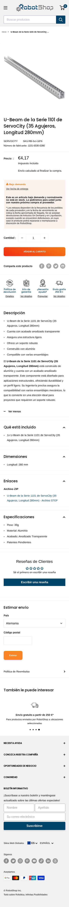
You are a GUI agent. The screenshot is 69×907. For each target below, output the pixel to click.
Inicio (4, 32)
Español (45, 843)
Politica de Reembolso (17, 671)
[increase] (44, 238)
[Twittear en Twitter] (55, 266)
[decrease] (22, 238)
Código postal (12, 632)
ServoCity (11, 141)
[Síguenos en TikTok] (41, 860)
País (6, 615)
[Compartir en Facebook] (41, 266)
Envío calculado (27, 170)
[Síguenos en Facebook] (6, 860)
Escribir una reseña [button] (34, 582)
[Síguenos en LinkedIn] (48, 860)
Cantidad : (10, 237)
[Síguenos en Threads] (55, 860)
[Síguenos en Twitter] (13, 860)
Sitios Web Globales (14, 843)
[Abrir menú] (5, 7)
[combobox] (30, 20)
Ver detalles (26, 296)
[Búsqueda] (60, 20)
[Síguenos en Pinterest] (27, 860)
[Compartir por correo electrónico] (62, 266)
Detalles (10, 296)
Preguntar (43, 296)
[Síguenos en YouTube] (34, 860)
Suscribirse (34, 825)
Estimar (13, 655)
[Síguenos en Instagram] (20, 860)
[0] (62, 8)
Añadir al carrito (35, 251)
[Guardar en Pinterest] (48, 266)
